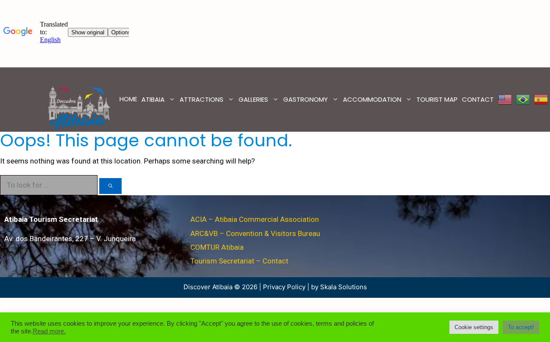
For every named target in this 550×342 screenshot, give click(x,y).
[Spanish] (541, 99)
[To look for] (110, 186)
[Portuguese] (523, 99)
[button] (473, 327)
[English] (505, 99)
